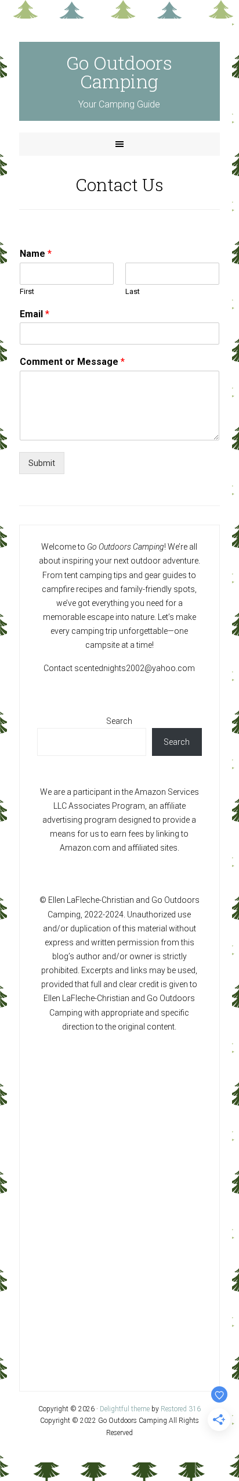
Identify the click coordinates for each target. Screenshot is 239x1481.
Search (119, 721)
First (27, 291)
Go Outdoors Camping (119, 72)
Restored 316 (181, 1409)
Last (132, 291)
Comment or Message (72, 361)
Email (34, 314)
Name (36, 253)
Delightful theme (125, 1409)
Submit (41, 463)
